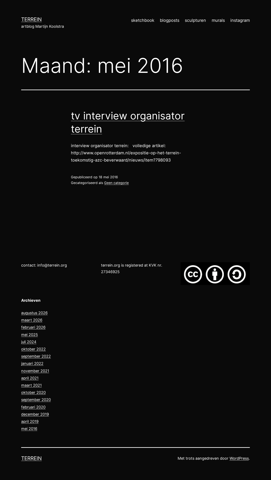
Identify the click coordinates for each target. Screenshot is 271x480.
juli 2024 (28, 342)
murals (218, 20)
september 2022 (36, 356)
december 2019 (35, 414)
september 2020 (36, 399)
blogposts (169, 20)
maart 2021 (31, 385)
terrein (31, 19)
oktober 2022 (33, 349)
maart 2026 (31, 320)
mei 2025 (29, 334)
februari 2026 (33, 327)
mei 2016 (29, 428)
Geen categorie (116, 183)
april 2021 (30, 378)
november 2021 (35, 371)
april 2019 (30, 421)
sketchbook (142, 20)
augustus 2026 (34, 313)
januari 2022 (32, 363)
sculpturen (195, 20)
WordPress (239, 458)
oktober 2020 (33, 392)
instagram (240, 20)
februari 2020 (33, 407)
